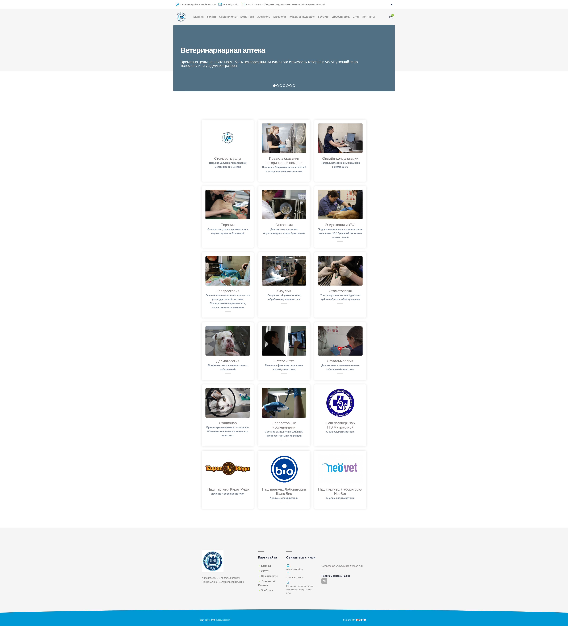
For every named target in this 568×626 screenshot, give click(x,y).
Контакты (368, 16)
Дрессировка (341, 16)
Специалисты (228, 16)
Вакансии (279, 16)
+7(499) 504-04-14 (294, 577)
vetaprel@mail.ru (231, 4)
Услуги (211, 16)
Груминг (323, 16)
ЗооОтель (263, 16)
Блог (356, 16)
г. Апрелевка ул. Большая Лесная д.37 (198, 4)
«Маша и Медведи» (302, 16)
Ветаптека (247, 16)
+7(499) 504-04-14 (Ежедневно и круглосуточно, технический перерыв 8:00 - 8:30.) (285, 4)
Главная (198, 16)
